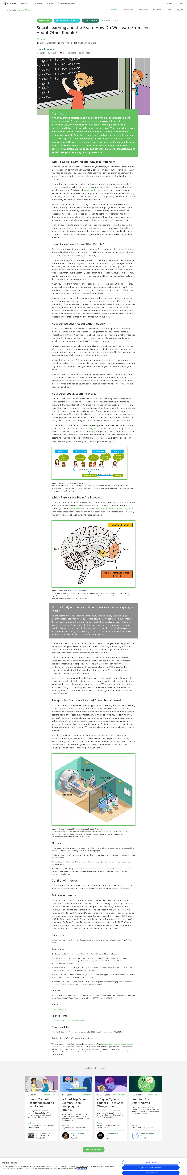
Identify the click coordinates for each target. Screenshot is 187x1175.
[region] (93, 1166)
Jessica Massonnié (59, 1009)
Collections (127, 9)
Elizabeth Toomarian (75, 1021)
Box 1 (130, 512)
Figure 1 (94, 428)
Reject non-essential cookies (150, 1168)
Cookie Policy (81, 1168)
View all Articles (93, 1149)
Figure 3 (98, 619)
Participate (143, 9)
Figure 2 (129, 508)
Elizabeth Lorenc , (59, 1021)
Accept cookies (151, 1173)
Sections (157, 9)
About (169, 9)
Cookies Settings (151, 1162)
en (181, 9)
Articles (113, 9)
